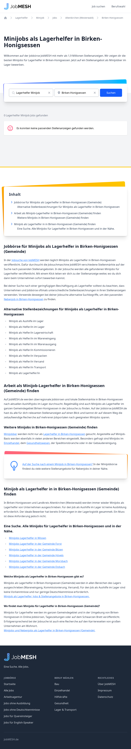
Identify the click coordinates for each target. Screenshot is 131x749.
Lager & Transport (65, 709)
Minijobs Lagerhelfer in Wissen (27, 538)
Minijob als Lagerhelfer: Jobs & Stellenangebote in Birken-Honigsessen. (46, 596)
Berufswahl (118, 6)
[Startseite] (5, 17)
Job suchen (98, 6)
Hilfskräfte (60, 697)
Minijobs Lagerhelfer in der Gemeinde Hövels (36, 555)
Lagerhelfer (21, 17)
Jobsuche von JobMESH (25, 260)
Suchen (111, 93)
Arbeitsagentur (13, 697)
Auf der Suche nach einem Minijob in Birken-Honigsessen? (57, 464)
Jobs (55, 17)
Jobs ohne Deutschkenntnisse (22, 709)
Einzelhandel (11, 443)
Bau (56, 684)
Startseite (9, 684)
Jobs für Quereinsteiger (18, 716)
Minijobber (10, 434)
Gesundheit (61, 703)
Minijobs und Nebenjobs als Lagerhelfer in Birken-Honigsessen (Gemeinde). (49, 630)
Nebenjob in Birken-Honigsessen (23, 299)
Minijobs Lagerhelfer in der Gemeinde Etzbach (37, 567)
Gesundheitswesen (38, 443)
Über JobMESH (107, 684)
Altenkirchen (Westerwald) (79, 17)
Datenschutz (105, 697)
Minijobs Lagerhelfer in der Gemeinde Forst (35, 544)
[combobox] (76, 93)
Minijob (40, 17)
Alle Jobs (9, 690)
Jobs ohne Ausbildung (17, 703)
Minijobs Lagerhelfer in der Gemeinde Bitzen (36, 549)
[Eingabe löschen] (49, 92)
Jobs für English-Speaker (18, 722)
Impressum (105, 690)
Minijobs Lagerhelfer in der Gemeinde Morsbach (38, 561)
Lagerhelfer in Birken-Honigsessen (64, 434)
